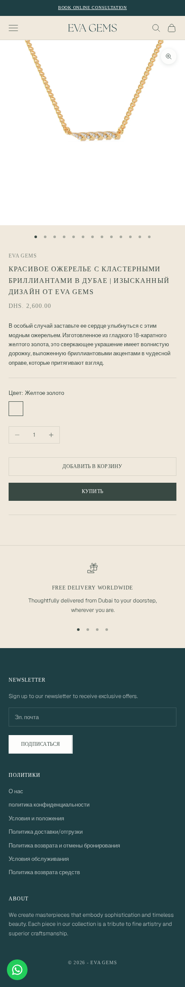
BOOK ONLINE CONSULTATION (92, 7)
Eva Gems (23, 256)
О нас (16, 791)
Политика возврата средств (44, 872)
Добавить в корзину (92, 466)
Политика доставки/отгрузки (46, 831)
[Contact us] (17, 969)
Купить (92, 491)
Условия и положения (36, 818)
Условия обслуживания (39, 859)
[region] (92, 589)
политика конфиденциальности (49, 804)
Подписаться (40, 744)
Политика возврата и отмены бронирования (64, 845)
